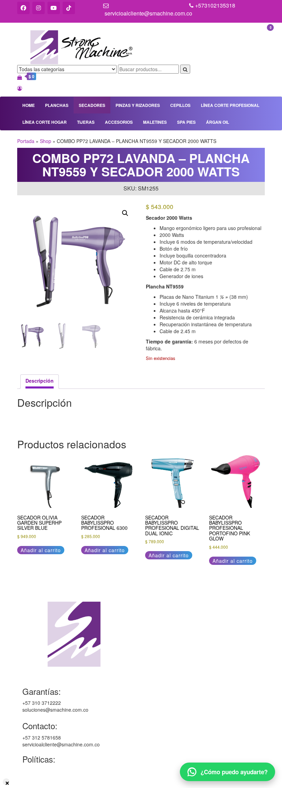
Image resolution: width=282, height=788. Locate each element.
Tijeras (86, 122)
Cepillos (180, 105)
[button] (125, 213)
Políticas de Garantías (46, 770)
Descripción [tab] (39, 380)
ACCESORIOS (119, 122)
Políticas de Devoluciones (50, 784)
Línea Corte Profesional (230, 105)
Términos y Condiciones (48, 777)
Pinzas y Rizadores (138, 105)
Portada (25, 141)
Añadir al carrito (41, 550)
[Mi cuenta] (19, 88)
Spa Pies (186, 122)
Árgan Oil (217, 122)
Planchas (56, 105)
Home (28, 105)
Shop (45, 141)
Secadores (92, 105)
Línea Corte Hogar (44, 122)
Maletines (155, 122)
